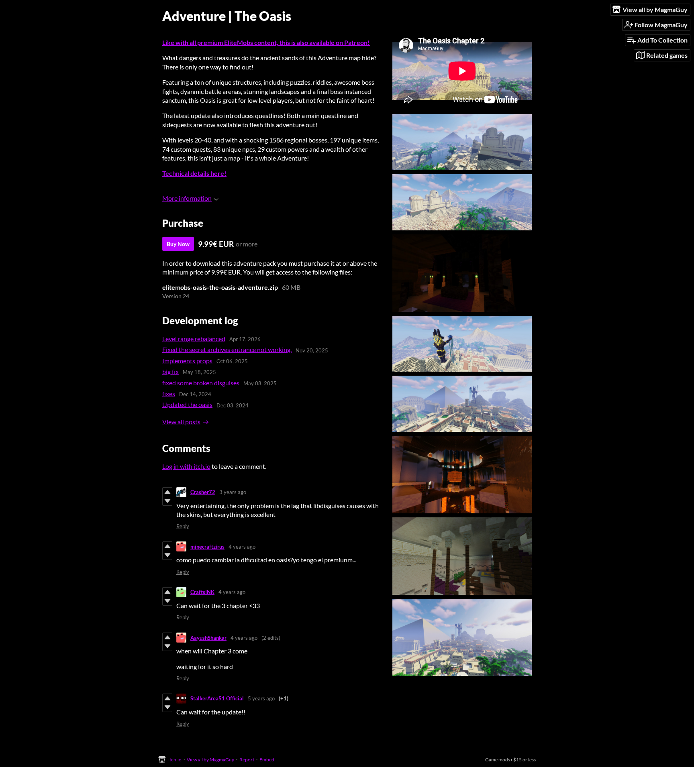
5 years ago (261, 698)
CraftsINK (202, 592)
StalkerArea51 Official (217, 698)
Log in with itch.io (186, 466)
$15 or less (524, 760)
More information (187, 198)
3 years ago (232, 492)
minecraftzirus (207, 546)
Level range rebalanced (193, 338)
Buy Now (178, 243)
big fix (170, 371)
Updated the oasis (187, 404)
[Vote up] (167, 492)
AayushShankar (208, 638)
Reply (182, 526)
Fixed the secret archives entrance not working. (227, 349)
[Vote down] (167, 500)
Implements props (187, 360)
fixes (168, 393)
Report (246, 760)
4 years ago (242, 546)
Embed (266, 760)
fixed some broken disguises (200, 383)
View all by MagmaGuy (210, 760)
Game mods (497, 760)
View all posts (181, 421)
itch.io (175, 760)
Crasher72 (202, 492)
